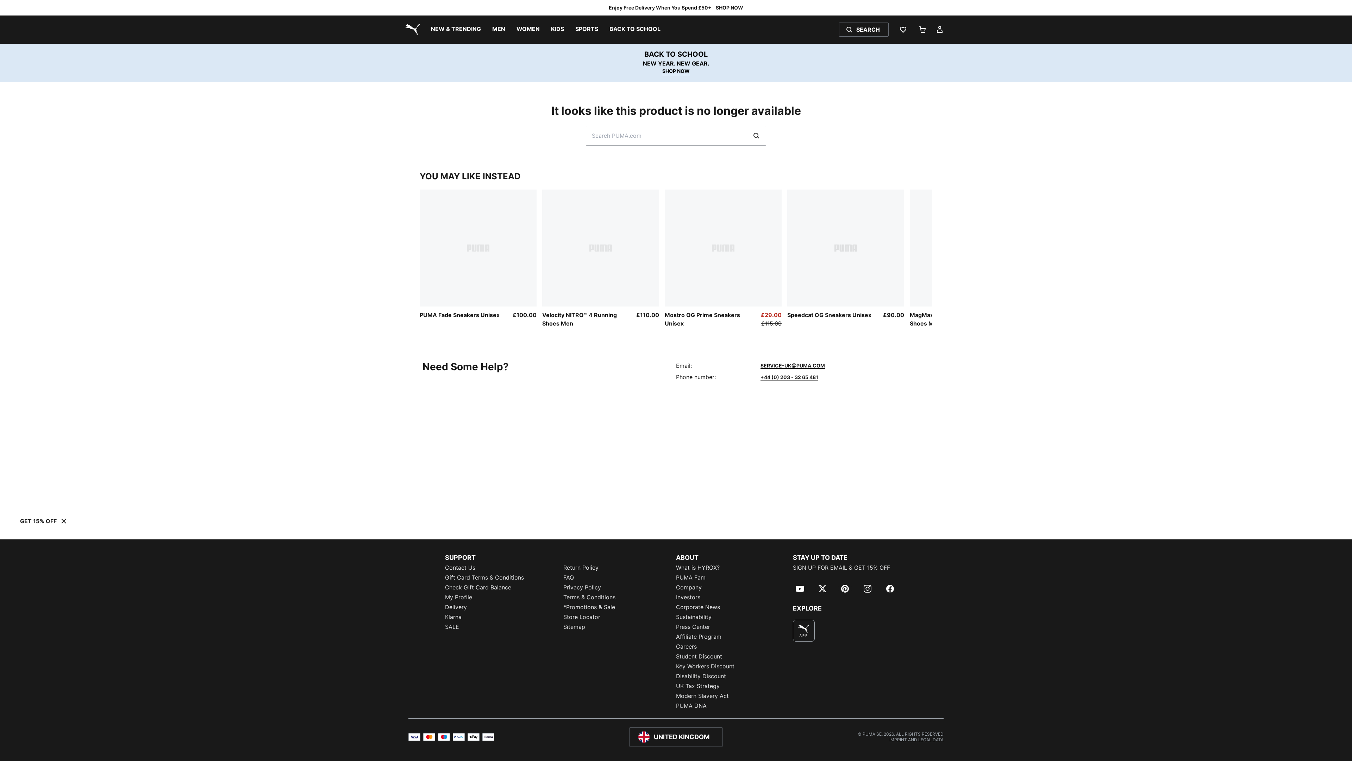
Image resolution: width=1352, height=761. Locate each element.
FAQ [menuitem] (568, 577)
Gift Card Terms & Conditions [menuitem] (484, 577)
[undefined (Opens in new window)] (804, 631)
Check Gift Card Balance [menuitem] (478, 587)
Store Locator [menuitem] (581, 616)
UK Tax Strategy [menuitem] (698, 685)
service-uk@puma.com (792, 366)
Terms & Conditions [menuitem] (589, 597)
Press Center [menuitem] (693, 626)
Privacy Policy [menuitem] (582, 587)
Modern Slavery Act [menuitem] (702, 695)
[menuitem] (456, 29)
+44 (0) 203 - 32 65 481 (789, 377)
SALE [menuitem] (452, 626)
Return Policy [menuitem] (581, 567)
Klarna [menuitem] (453, 616)
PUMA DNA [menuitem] (691, 705)
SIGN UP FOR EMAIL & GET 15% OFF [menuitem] (841, 567)
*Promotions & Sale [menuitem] (589, 607)
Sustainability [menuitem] (694, 616)
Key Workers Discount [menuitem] (705, 666)
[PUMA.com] (411, 30)
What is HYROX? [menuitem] (698, 567)
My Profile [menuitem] (458, 597)
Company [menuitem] (689, 587)
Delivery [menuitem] (456, 607)
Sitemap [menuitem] (574, 626)
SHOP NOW (729, 8)
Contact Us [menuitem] (460, 567)
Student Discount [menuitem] (699, 656)
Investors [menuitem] (688, 597)
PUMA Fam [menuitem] (691, 577)
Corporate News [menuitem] (698, 607)
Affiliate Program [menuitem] (698, 636)
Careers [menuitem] (686, 646)
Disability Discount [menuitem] (701, 676)
